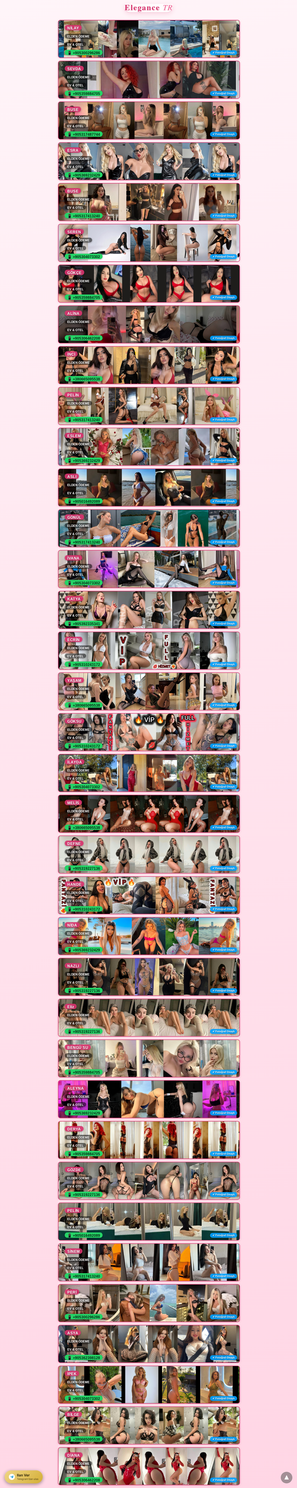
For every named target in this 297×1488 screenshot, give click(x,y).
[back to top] (286, 1477)
